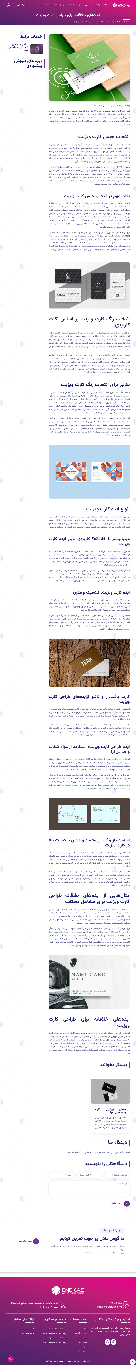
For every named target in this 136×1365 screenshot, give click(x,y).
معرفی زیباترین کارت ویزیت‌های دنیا (110, 1111)
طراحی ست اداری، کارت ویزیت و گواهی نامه (18, 47)
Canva (69, 243)
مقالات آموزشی (116, 22)
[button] (87, 5)
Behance (56, 232)
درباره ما (84, 1346)
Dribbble (125, 236)
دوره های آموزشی (23, 5)
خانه (105, 5)
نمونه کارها (97, 5)
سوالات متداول (28, 1333)
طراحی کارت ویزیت (95, 1033)
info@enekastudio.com (109, 1307)
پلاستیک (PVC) (123, 167)
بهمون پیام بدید (25, 1241)
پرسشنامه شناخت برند (57, 1328)
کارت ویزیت (96, 114)
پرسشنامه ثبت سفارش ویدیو (54, 1337)
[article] (89, 224)
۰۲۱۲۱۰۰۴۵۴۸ (115, 1303)
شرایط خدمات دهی (26, 1328)
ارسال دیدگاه (117, 1203)
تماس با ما (83, 1351)
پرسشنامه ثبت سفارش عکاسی (54, 1333)
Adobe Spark (58, 243)
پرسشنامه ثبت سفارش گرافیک (54, 1342)
